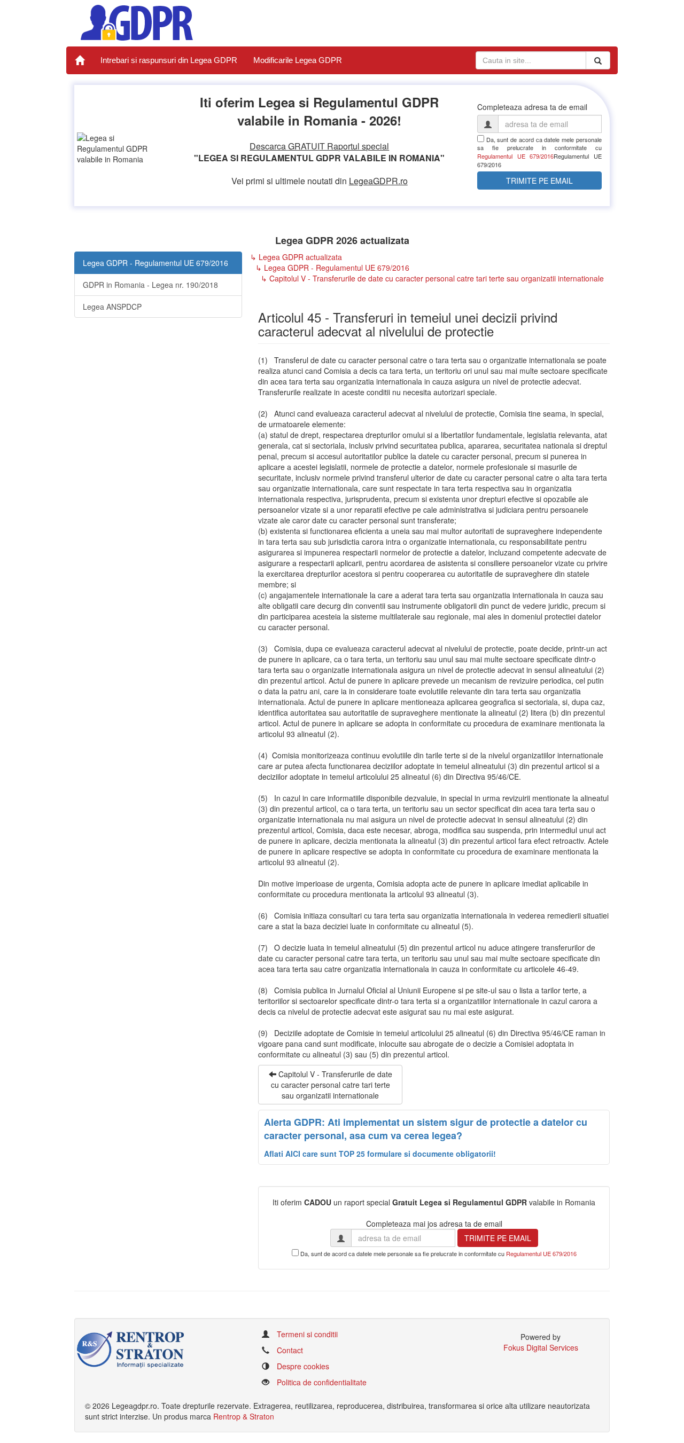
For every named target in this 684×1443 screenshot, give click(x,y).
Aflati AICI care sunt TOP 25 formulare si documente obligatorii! (380, 1153)
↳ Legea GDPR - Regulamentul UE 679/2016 (332, 267)
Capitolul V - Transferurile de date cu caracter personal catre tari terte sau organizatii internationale (331, 1085)
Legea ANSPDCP (112, 306)
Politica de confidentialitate (322, 1382)
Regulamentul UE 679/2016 (515, 156)
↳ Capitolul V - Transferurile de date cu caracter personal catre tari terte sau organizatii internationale (432, 278)
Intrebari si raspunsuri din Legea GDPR (168, 60)
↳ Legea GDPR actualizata (296, 257)
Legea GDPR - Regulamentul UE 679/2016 (155, 262)
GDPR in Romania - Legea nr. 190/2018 (150, 284)
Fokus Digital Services (540, 1347)
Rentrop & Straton (243, 1416)
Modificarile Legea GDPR (297, 60)
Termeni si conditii (307, 1334)
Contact (290, 1350)
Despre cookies (303, 1366)
